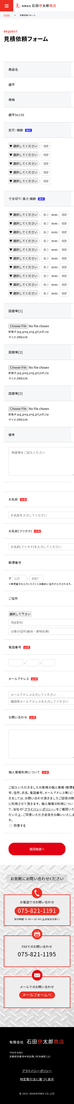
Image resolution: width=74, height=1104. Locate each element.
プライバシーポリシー (39, 809)
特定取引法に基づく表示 (37, 1079)
